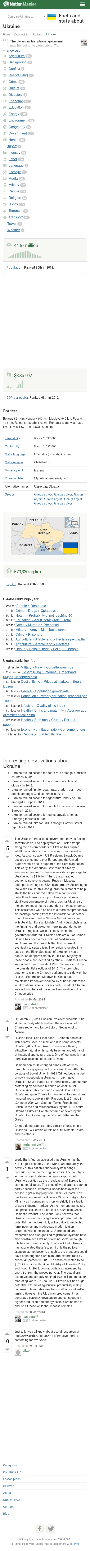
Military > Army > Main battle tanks (40, 629)
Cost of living (18, 75)
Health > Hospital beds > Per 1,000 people (46, 648)
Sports (13, 204)
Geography (17, 126)
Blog (6, 1513)
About (7, 1493)
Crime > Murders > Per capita (37, 624)
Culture (14, 88)
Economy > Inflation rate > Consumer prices (53, 729)
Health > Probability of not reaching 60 (43, 615)
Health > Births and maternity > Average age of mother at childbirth (44, 712)
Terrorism (15, 210)
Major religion (14, 462)
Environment (18, 120)
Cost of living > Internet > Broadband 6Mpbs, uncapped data (39, 674)
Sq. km (11, 584)
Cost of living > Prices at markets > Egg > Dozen (42, 684)
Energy (14, 113)
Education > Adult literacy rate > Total (43, 619)
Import (12, 145)
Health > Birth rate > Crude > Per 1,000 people (40, 722)
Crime (13, 81)
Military (14, 184)
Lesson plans (12, 1479)
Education (16, 107)
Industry (14, 152)
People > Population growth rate (45, 691)
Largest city (12, 438)
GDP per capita (17, 397)
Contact (8, 1507)
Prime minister (14, 478)
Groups (10, 494)
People (14, 191)
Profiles (37, 34)
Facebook (40, 1529)
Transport (16, 217)
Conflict (14, 68)
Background (18, 62)
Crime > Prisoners (28, 634)
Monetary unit (14, 470)
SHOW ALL (13, 51)
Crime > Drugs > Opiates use (36, 610)
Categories (10, 1465)
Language (16, 165)
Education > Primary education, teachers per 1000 (45, 698)
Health (13, 139)
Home (6, 34)
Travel (12, 223)
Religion (15, 197)
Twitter (50, 1529)
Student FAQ (11, 1500)
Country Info (21, 34)
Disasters (16, 94)
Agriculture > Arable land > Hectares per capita (50, 639)
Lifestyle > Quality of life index (43, 705)
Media (13, 178)
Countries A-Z (12, 1472)
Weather (13, 229)
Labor (13, 158)
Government (18, 133)
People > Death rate (31, 605)
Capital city (12, 446)
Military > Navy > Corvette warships (47, 667)
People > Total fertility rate (42, 734)
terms (76, 1544)
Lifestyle (15, 171)
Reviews (8, 1486)
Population (14, 267)
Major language (15, 454)
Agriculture (17, 55)
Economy (16, 101)
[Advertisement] (45, 324)
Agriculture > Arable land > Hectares (42, 644)
